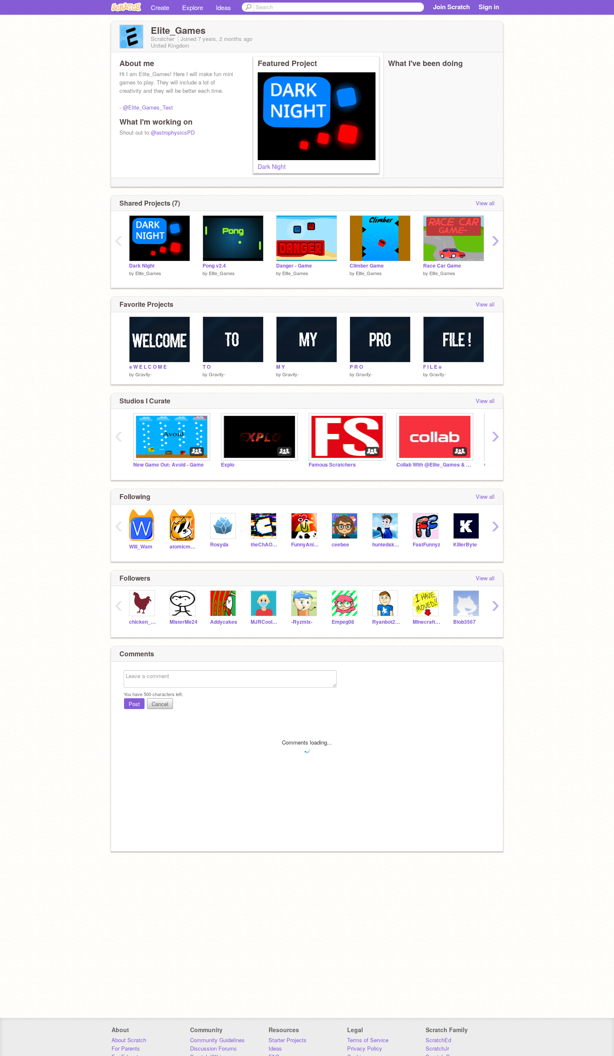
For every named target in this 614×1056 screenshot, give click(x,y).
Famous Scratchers (332, 464)
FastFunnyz (426, 544)
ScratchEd (438, 1040)
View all (485, 203)
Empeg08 (343, 621)
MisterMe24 (184, 621)
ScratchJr (437, 1048)
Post (134, 704)
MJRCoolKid (265, 621)
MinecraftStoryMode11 (427, 621)
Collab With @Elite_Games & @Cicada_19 (434, 464)
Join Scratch (451, 6)
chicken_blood (143, 621)
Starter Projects (288, 1040)
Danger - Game (294, 265)
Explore (192, 7)
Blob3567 (464, 621)
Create (160, 7)
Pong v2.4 (214, 265)
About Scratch (129, 1040)
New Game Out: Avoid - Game (168, 464)
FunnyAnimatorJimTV (305, 544)
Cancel (160, 704)
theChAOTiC (265, 544)
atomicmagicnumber (184, 546)
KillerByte (465, 544)
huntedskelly (386, 544)
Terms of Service (367, 1040)
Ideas (223, 7)
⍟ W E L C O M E (148, 366)
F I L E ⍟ (432, 366)
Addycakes (223, 621)
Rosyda (219, 544)
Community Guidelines (217, 1040)
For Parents (126, 1048)
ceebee (340, 544)
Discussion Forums (213, 1048)
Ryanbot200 (386, 621)
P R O (356, 366)
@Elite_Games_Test (148, 107)
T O (207, 366)
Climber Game (367, 265)
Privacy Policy (364, 1048)
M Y (280, 366)
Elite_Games (148, 273)
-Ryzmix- (301, 621)
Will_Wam (140, 546)
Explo (227, 464)
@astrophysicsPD (173, 132)
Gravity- (143, 374)
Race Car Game (442, 265)
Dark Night (272, 166)
